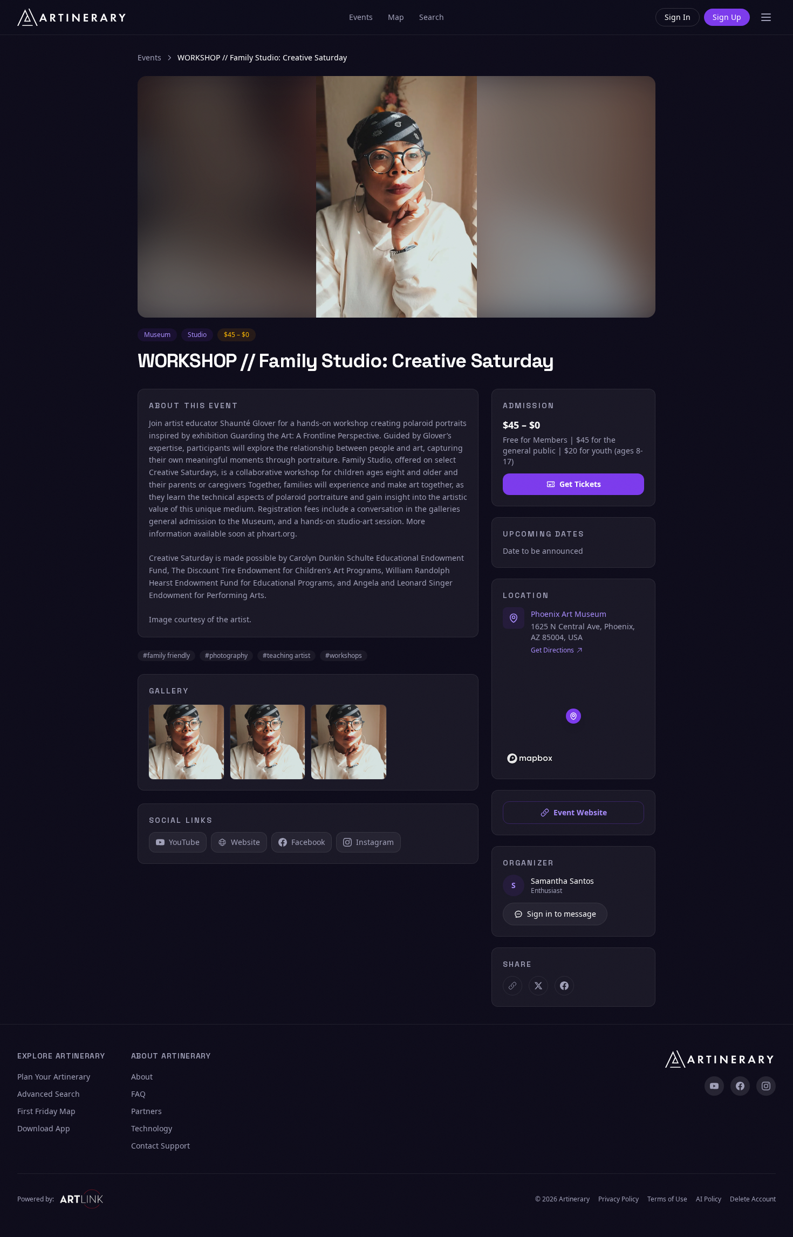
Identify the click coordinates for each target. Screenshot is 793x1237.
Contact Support (160, 1145)
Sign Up (727, 17)
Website (245, 842)
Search (431, 17)
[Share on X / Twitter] (538, 985)
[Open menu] (766, 17)
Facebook (308, 842)
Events (361, 17)
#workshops (343, 655)
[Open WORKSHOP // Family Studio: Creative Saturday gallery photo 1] (186, 742)
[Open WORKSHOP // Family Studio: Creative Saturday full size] (396, 197)
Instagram (375, 842)
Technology (151, 1128)
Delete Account (753, 1199)
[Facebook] (740, 1086)
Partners (146, 1111)
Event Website (580, 812)
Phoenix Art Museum (568, 614)
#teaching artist (286, 655)
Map (396, 17)
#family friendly (166, 655)
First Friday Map (46, 1111)
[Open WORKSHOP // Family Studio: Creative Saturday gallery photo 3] (348, 742)
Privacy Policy (618, 1199)
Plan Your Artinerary (53, 1076)
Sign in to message (561, 914)
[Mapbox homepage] (529, 758)
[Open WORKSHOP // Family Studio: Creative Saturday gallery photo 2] (267, 742)
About (142, 1076)
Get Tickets (580, 484)
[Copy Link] (512, 985)
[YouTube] (714, 1086)
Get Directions (552, 650)
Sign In (678, 17)
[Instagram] (766, 1086)
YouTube (184, 842)
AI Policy (708, 1199)
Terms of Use (667, 1199)
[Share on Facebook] (564, 985)
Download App (43, 1128)
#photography (226, 655)
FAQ (138, 1094)
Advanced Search (48, 1094)
